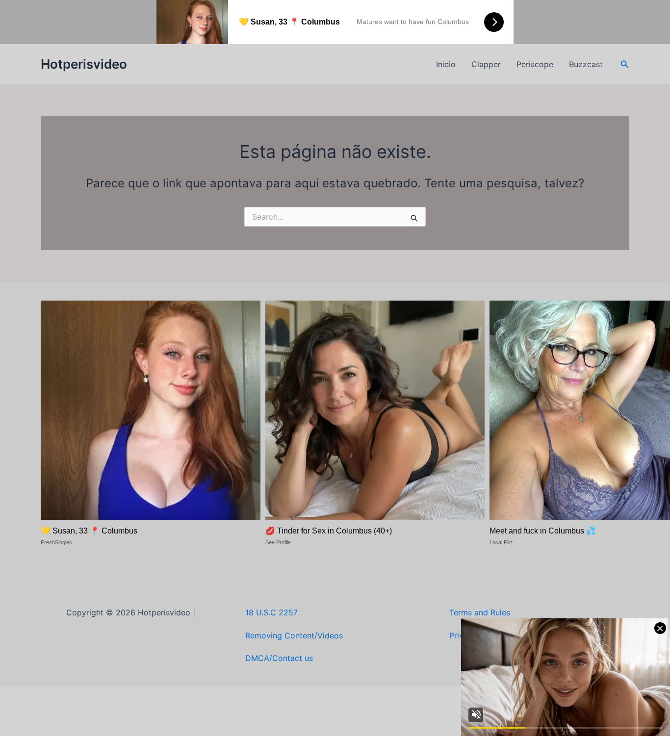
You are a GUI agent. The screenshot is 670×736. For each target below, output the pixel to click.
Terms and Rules (479, 612)
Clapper (486, 64)
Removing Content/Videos (294, 635)
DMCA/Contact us (279, 658)
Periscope (534, 64)
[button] (624, 64)
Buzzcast (586, 64)
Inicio (446, 64)
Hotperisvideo (84, 64)
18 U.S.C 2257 (271, 612)
